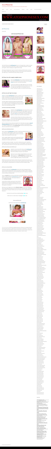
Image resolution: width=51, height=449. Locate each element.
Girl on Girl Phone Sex (40, 206)
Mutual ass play (39, 263)
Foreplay (14, 229)
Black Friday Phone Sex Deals (41, 118)
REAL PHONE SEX (39, 317)
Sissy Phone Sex (19, 228)
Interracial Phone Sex (40, 231)
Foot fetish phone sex (42, 418)
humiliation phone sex (42, 423)
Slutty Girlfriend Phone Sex (41, 336)
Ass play (38, 400)
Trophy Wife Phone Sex (40, 381)
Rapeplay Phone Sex (40, 316)
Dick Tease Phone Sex (40, 170)
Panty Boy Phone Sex (40, 280)
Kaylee (3, 95)
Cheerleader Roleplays (40, 135)
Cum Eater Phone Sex (40, 161)
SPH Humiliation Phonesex (41, 348)
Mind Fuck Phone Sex (40, 256)
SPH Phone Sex (39, 349)
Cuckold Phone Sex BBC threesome (42, 157)
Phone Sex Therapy (39, 299)
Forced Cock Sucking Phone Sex (41, 199)
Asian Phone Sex (39, 101)
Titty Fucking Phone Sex (40, 375)
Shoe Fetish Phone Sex (40, 327)
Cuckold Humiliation (40, 153)
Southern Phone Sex (40, 342)
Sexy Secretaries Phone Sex (41, 323)
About (3, 9)
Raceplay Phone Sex (40, 315)
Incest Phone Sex (39, 230)
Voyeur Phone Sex (39, 386)
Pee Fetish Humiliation (40, 285)
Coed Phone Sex (39, 142)
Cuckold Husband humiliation (41, 155)
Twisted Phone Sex (39, 383)
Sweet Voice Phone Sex (40, 361)
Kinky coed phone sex (40, 241)
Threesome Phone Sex (40, 374)
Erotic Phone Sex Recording (41, 185)
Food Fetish (38, 194)
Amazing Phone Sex (40, 95)
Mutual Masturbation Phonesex (41, 265)
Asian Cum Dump (39, 99)
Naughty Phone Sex (40, 271)
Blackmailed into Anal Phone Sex (41, 120)
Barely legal (27, 95)
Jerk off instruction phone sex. (6, 228)
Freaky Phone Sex (39, 419)
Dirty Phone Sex (39, 173)
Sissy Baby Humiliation (40, 328)
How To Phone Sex (39, 224)
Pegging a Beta (39, 288)
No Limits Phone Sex (40, 274)
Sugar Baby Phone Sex (40, 360)
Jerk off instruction (19, 229)
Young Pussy (39, 391)
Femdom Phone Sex (40, 191)
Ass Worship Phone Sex (40, 105)
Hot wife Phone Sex (40, 222)
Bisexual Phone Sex (46, 401)
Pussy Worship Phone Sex (40, 310)
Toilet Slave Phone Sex (40, 377)
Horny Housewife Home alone (41, 217)
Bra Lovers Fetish (39, 124)
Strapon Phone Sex (39, 354)
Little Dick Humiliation (40, 248)
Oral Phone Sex (39, 279)
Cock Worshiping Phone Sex (41, 141)
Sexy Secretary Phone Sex (40, 324)
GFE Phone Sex (39, 205)
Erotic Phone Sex (39, 182)
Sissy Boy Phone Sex (40, 329)
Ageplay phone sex (39, 94)
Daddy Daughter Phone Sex (41, 166)
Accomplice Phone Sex (40, 92)
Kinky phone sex (39, 242)
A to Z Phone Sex (7, 5)
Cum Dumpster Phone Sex (41, 160)
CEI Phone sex (23, 227)
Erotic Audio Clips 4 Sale (40, 180)
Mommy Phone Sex (40, 259)
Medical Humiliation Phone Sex (41, 254)
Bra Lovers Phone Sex (40, 125)
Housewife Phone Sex (40, 223)
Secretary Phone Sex (40, 319)
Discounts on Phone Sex (40, 174)
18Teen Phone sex (39, 88)
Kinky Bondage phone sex (40, 240)
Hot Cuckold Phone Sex (40, 219)
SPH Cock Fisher (39, 346)
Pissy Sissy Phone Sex (40, 303)
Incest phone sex (41, 425)
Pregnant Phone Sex (40, 304)
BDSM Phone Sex (39, 112)
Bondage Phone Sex (39, 402)
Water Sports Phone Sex (40, 387)
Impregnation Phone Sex (40, 228)
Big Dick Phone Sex (39, 116)
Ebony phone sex (39, 176)
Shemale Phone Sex (40, 325)
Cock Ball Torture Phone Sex (41, 137)
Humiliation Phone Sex (40, 225)
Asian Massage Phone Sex (40, 100)
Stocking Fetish (39, 352)
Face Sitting (38, 186)
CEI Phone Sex (39, 403)
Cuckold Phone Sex (39, 156)
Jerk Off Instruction (39, 234)
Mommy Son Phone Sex (40, 260)
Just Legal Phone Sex (40, 238)
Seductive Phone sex (40, 321)
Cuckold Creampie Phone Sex (41, 149)
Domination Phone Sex (40, 175)
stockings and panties (8, 230)
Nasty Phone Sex (39, 266)
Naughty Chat (30, 229)
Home (31, 9)
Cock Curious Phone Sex (41, 403)
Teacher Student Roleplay (40, 366)
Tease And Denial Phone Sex (41, 367)
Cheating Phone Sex (40, 132)
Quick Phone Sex (39, 312)
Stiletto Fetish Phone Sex (40, 350)
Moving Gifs (4, 11)
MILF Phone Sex (39, 255)
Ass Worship (38, 104)
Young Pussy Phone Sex (40, 392)
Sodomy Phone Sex (41, 434)
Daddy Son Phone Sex (40, 167)
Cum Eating (5, 229)
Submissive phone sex (41, 437)
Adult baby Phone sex (40, 93)
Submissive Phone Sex (40, 355)
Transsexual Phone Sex (40, 380)
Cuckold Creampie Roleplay (41, 150)
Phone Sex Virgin (39, 300)
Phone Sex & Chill (39, 292)
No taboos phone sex (40, 275)
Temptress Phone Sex (40, 372)
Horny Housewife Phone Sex (41, 218)
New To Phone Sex (39, 273)
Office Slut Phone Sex (40, 278)
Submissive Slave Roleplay (40, 359)
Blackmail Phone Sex (40, 119)
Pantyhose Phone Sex (40, 284)
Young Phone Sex (39, 390)
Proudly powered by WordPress (6, 444)
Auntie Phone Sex (39, 107)
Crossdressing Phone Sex (40, 148)
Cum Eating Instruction (28, 227)
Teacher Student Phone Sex (41, 365)
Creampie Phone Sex (40, 145)
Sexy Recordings (39, 322)
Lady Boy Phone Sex (40, 244)
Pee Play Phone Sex (40, 287)
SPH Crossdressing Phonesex (41, 347)
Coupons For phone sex (40, 144)
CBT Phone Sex (39, 129)
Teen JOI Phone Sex (39, 368)
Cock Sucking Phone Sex (42, 405)
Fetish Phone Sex (39, 193)
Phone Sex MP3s (39, 296)
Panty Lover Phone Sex (40, 430)
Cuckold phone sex (42, 411)
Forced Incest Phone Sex (40, 200)
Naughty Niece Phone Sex (40, 269)
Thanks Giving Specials (40, 373)
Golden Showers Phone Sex (41, 211)
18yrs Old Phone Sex (40, 89)
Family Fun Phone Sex (40, 188)
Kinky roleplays (39, 243)
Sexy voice (3, 230)
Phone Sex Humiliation (40, 294)
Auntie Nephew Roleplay (40, 106)
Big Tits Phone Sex (39, 117)
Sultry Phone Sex (14, 230)
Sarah (17, 202)
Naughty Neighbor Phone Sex (41, 268)
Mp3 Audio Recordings (38, 9)
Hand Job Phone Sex (40, 212)
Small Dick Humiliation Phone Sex (42, 341)
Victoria (26, 230)
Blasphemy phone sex (17, 227)
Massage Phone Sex (40, 250)
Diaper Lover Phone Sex (40, 169)
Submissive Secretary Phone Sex (41, 356)
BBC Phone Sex (39, 111)
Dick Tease (8, 229)
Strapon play (39, 436)
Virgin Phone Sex (39, 385)
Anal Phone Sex (40, 399)
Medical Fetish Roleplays (40, 253)
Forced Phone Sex (39, 201)
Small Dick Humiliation (40, 340)
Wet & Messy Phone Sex (40, 389)
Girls (11, 9)
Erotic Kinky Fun (39, 181)
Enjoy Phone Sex (39, 179)
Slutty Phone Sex (39, 337)
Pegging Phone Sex (39, 290)
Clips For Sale (39, 136)
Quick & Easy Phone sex (40, 311)
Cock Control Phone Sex (40, 138)
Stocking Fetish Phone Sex (41, 353)
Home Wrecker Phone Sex (40, 213)
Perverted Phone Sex (40, 291)
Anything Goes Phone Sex (40, 98)
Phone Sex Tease (39, 298)
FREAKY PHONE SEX (40, 203)
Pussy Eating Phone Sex (42, 432)
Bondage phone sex (40, 123)
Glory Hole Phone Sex (40, 210)
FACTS (7, 9)
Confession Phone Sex (40, 143)
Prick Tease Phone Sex (40, 305)
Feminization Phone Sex (40, 192)
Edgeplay (12, 229)
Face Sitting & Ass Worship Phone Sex (42, 187)
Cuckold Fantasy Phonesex (41, 151)
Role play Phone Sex (40, 318)
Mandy (16, 113)
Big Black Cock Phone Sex (40, 114)
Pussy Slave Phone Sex (40, 309)
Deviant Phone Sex (39, 168)
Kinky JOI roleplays (25, 229)
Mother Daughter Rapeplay (41, 262)
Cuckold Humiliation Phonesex (41, 154)
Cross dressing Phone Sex (42, 409)
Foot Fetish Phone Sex (40, 197)
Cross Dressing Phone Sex (40, 147)
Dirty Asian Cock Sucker (40, 172)
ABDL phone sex (39, 91)
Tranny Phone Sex (39, 379)
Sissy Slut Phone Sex (40, 335)
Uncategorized (24, 228)
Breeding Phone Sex (40, 126)
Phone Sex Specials (39, 297)
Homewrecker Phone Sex (40, 216)
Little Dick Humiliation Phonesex (41, 249)
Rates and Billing (17, 9)
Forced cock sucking (40, 198)
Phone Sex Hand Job (40, 293)
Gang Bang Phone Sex (40, 204)
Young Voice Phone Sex (40, 393)
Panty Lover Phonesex (40, 281)
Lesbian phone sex (14, 228)
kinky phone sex (41, 428)
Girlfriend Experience (40, 207)
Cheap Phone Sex (39, 131)
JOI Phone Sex (5, 28)
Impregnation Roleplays (40, 229)
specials (23, 9)
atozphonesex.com (15, 176)
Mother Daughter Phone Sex (41, 261)
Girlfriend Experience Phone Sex (41, 209)
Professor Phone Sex (40, 306)
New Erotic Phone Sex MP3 (41, 272)
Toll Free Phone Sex (40, 378)
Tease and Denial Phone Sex (40, 438)
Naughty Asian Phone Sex (40, 267)
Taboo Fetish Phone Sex (40, 362)
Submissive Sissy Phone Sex (41, 358)
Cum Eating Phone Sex (40, 163)
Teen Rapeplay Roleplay (40, 371)
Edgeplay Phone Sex (40, 178)
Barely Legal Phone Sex (40, 110)
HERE (24, 193)
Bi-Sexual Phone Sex (40, 113)
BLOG (27, 9)
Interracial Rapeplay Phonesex (41, 232)
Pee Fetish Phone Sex (40, 286)
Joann (37, 236)
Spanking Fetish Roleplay (40, 343)
